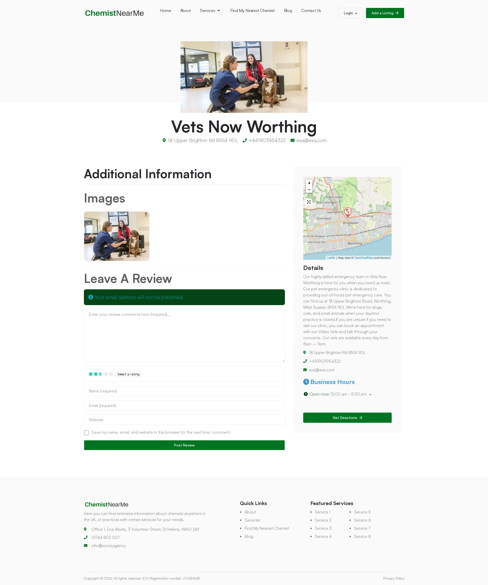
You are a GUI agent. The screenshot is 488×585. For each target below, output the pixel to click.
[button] (347, 394)
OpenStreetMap (363, 258)
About (185, 10)
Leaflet (331, 258)
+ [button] (309, 183)
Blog (288, 10)
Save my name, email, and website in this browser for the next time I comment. (161, 432)
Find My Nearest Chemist (252, 10)
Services (207, 10)
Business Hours (332, 382)
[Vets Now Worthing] (347, 212)
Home (165, 10)
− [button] (309, 189)
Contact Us (311, 10)
